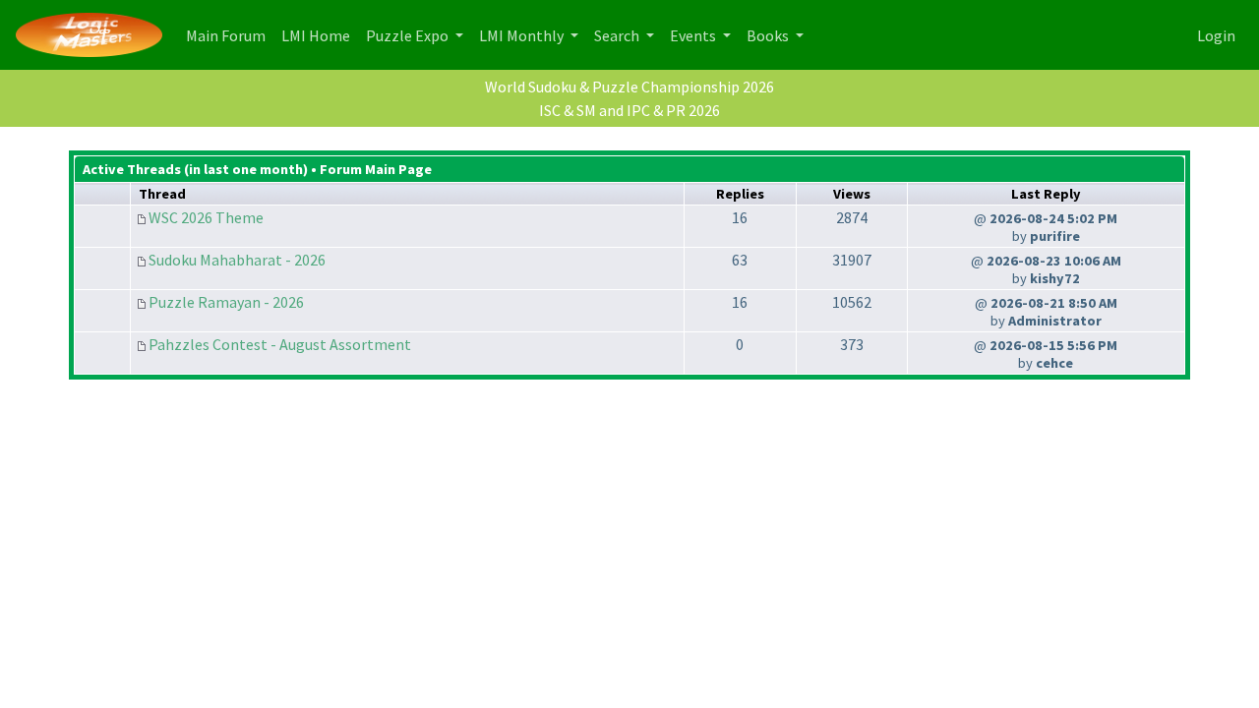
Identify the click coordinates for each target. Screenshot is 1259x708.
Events (694, 35)
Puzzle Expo (408, 35)
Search (618, 35)
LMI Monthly (523, 35)
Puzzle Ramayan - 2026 (226, 302)
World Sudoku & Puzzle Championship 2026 (629, 86)
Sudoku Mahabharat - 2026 (237, 259)
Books (769, 35)
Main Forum (229, 35)
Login (1216, 35)
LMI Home (319, 35)
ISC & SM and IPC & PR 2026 (629, 110)
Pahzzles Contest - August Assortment (280, 344)
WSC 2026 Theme (206, 217)
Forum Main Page (376, 169)
